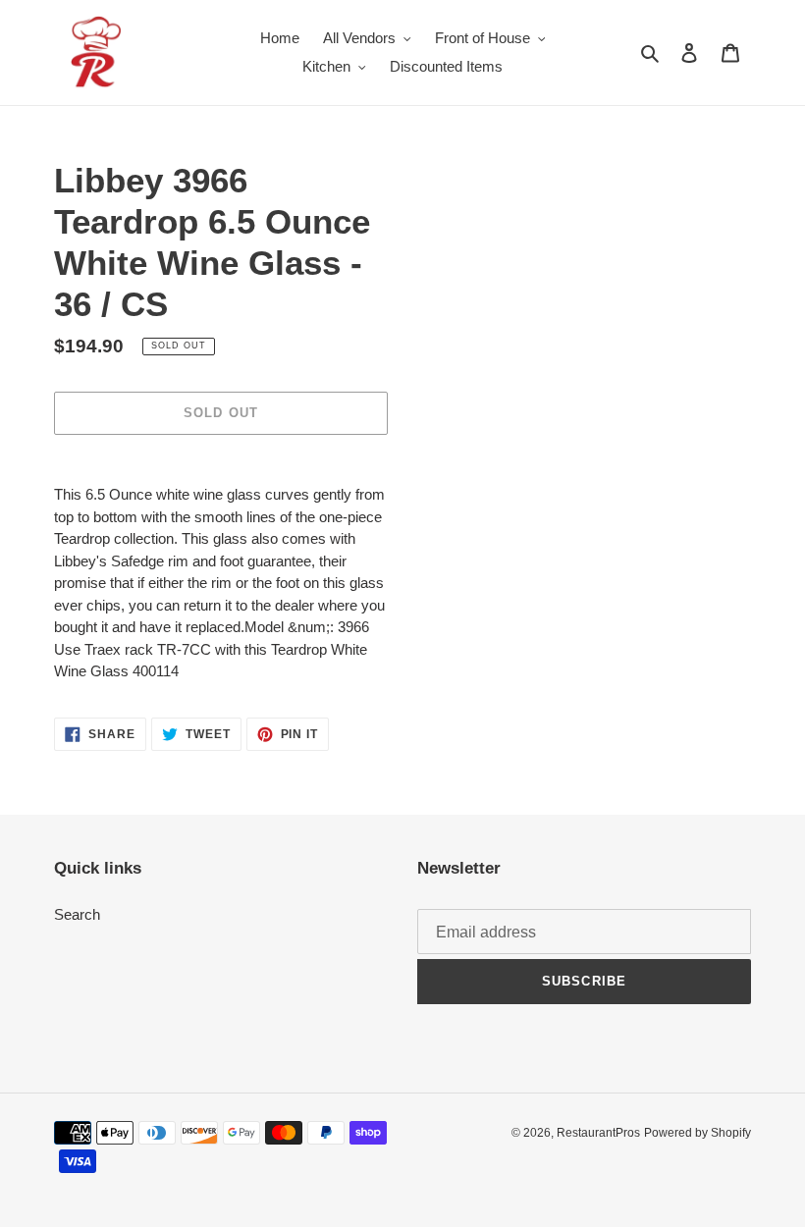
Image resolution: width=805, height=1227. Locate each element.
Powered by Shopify (697, 1133)
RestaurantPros (598, 1133)
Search (77, 914)
